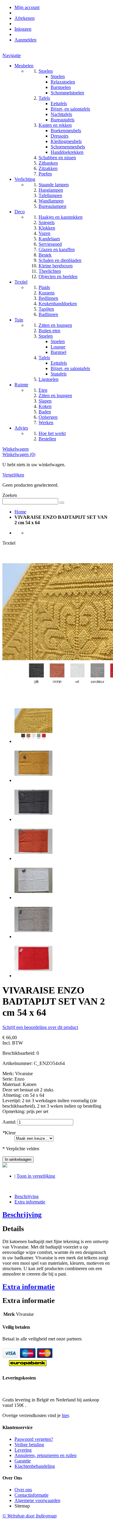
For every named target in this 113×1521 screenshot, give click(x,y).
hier (65, 1415)
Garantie (22, 1460)
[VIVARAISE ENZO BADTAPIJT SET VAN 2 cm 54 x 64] (33, 741)
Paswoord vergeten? (33, 1439)
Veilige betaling (29, 1444)
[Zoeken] (61, 502)
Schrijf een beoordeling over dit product (40, 1027)
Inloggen (22, 29)
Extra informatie (29, 1201)
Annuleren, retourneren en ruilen (45, 1455)
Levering (23, 1450)
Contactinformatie (31, 1495)
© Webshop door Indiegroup (29, 1515)
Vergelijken (13, 474)
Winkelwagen (15, 449)
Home (20, 511)
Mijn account (26, 7)
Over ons (23, 1489)
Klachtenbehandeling (34, 1466)
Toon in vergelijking (36, 1176)
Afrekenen (24, 18)
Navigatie (11, 55)
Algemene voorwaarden (37, 1500)
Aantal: (9, 1121)
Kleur (9, 1132)
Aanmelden (25, 39)
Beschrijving (26, 1196)
